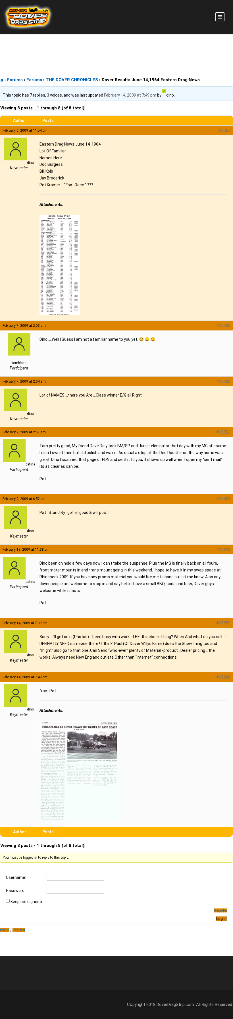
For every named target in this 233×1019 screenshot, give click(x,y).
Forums (15, 79)
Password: (15, 890)
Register (220, 910)
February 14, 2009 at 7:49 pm (130, 95)
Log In (221, 918)
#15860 (223, 677)
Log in (4, 930)
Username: (16, 877)
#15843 (223, 549)
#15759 (223, 325)
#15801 (223, 499)
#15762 (223, 381)
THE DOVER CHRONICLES (72, 79)
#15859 (223, 623)
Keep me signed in (27, 901)
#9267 (224, 130)
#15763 (223, 432)
